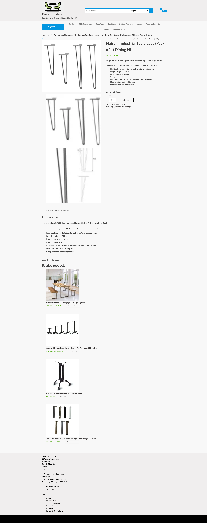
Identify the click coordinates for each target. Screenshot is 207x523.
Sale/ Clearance (119, 29)
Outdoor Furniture (126, 24)
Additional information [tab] (62, 211)
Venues (139, 24)
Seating (71, 24)
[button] (43, 39)
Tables (106, 29)
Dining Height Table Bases (108, 35)
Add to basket (126, 100)
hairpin (112, 107)
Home (44, 35)
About (48, 498)
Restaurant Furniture (123, 39)
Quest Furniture (52, 14)
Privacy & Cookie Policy (55, 511)
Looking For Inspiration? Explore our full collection (66, 35)
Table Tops (100, 24)
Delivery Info (51, 501)
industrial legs (119, 107)
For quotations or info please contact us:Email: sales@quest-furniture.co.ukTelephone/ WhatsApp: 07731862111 (56, 478)
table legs (128, 107)
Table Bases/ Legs (85, 24)
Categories (51, 27)
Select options (73, 306)
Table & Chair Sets (153, 24)
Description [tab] (49, 211)
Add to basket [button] (65, 396)
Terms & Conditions (53, 503)
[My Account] (156, 10)
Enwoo (54, 520)
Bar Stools (112, 24)
